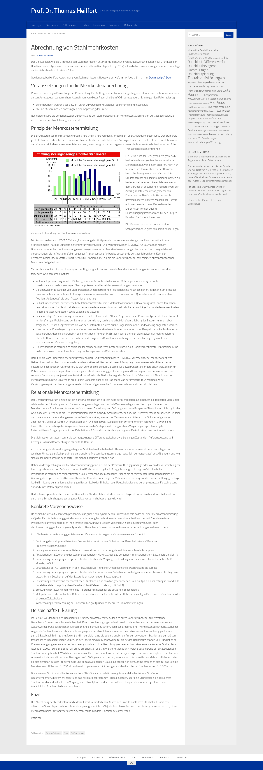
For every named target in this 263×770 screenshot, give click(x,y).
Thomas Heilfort (44, 55)
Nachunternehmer (196, 111)
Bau (226, 57)
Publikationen (69, 25)
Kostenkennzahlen (198, 98)
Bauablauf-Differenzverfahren (209, 62)
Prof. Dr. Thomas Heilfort (64, 10)
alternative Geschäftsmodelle (203, 50)
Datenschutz (130, 25)
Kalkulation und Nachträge (48, 33)
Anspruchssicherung (200, 57)
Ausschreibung (218, 58)
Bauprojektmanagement (211, 82)
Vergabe (214, 139)
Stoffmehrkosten (77, 733)
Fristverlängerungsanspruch (202, 90)
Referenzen (99, 25)
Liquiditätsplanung (202, 103)
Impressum (114, 25)
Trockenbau (193, 138)
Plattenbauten (209, 111)
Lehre (86, 25)
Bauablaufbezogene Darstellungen (202, 68)
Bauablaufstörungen (53, 733)
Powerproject (222, 110)
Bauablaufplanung (201, 74)
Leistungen (36, 25)
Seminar (226, 126)
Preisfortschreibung (196, 115)
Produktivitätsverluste (217, 114)
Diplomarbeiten (216, 86)
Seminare (51, 25)
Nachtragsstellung (219, 107)
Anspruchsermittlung (198, 53)
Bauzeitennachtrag (198, 86)
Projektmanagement (198, 118)
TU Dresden (204, 138)
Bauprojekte (192, 83)
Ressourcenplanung (196, 122)
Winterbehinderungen (199, 142)
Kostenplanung (217, 98)
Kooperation (211, 95)
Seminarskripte (224, 131)
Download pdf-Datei (160, 77)
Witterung (215, 142)
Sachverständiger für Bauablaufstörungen (209, 124)
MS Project (218, 102)
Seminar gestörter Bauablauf (208, 131)
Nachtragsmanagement (198, 107)
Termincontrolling (220, 134)
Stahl (66, 733)
